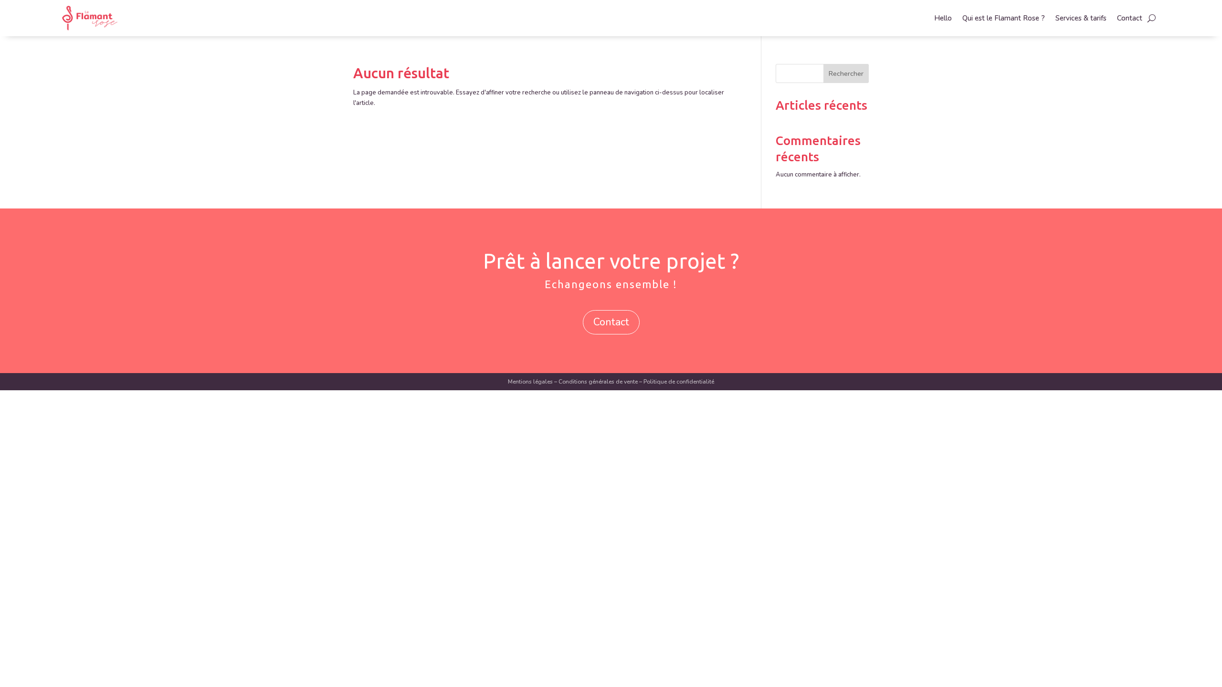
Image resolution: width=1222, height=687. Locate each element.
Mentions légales (530, 381)
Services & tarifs (1080, 18)
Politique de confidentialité (678, 381)
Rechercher (846, 73)
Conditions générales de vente (598, 381)
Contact (1129, 18)
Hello (943, 18)
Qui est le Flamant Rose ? (1003, 18)
